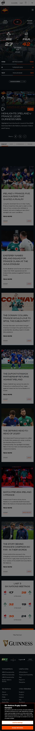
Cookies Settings (17, 722)
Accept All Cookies (17, 727)
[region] (17, 717)
